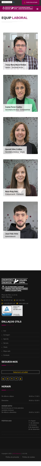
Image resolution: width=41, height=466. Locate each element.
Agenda (6, 339)
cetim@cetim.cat (9, 303)
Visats (5, 347)
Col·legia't (6, 335)
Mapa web (6, 351)
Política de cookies (28, 457)
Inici (4, 331)
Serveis (5, 343)
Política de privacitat (12, 457)
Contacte (6, 355)
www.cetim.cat (23, 303)
